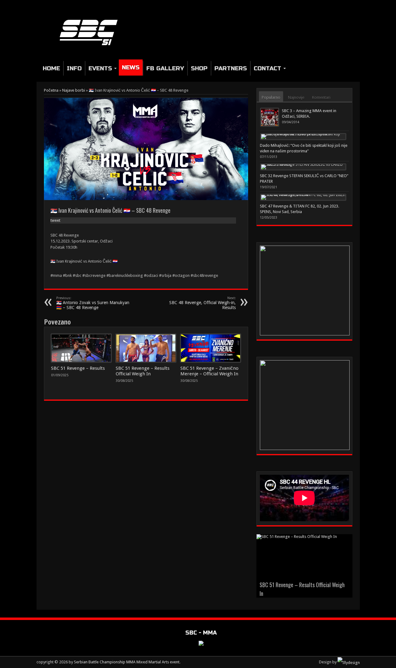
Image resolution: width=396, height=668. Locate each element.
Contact (267, 68)
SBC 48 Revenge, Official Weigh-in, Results (202, 303)
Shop (199, 68)
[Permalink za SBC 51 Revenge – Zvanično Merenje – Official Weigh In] (210, 348)
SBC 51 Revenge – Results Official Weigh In (143, 371)
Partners (230, 68)
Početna (51, 90)
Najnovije (296, 97)
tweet (55, 220)
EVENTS (100, 68)
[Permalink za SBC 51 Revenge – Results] (81, 348)
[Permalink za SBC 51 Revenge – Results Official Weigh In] (145, 348)
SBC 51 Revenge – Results (78, 368)
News (131, 67)
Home (51, 68)
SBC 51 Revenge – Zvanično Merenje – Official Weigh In (209, 371)
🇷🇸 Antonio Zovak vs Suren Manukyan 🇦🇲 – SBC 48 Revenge (92, 303)
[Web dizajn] (349, 662)
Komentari (321, 97)
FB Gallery (165, 68)
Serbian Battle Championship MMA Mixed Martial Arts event (126, 662)
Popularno (271, 97)
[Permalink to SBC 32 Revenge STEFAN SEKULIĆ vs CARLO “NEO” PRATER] (303, 166)
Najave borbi (73, 90)
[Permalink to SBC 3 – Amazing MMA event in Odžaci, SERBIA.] (269, 117)
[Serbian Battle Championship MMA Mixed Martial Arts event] (91, 45)
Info (74, 68)
